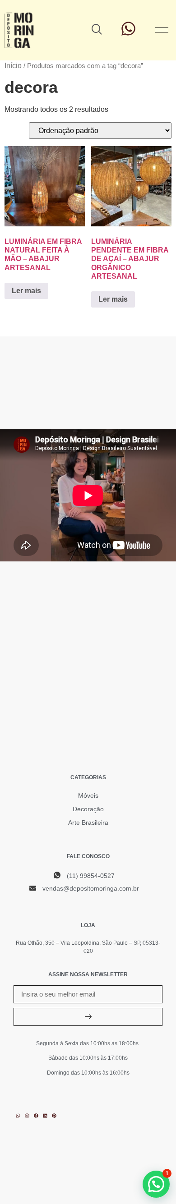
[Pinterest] (54, 1115)
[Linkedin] (45, 1115)
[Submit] (88, 1017)
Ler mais (26, 290)
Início (13, 65)
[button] (97, 30)
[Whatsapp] (18, 1115)
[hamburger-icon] (162, 30)
